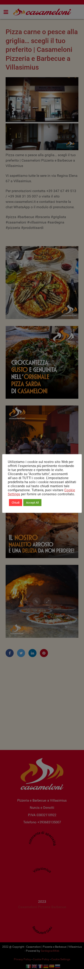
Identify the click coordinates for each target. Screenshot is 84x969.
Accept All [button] (32, 502)
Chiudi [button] (15, 502)
